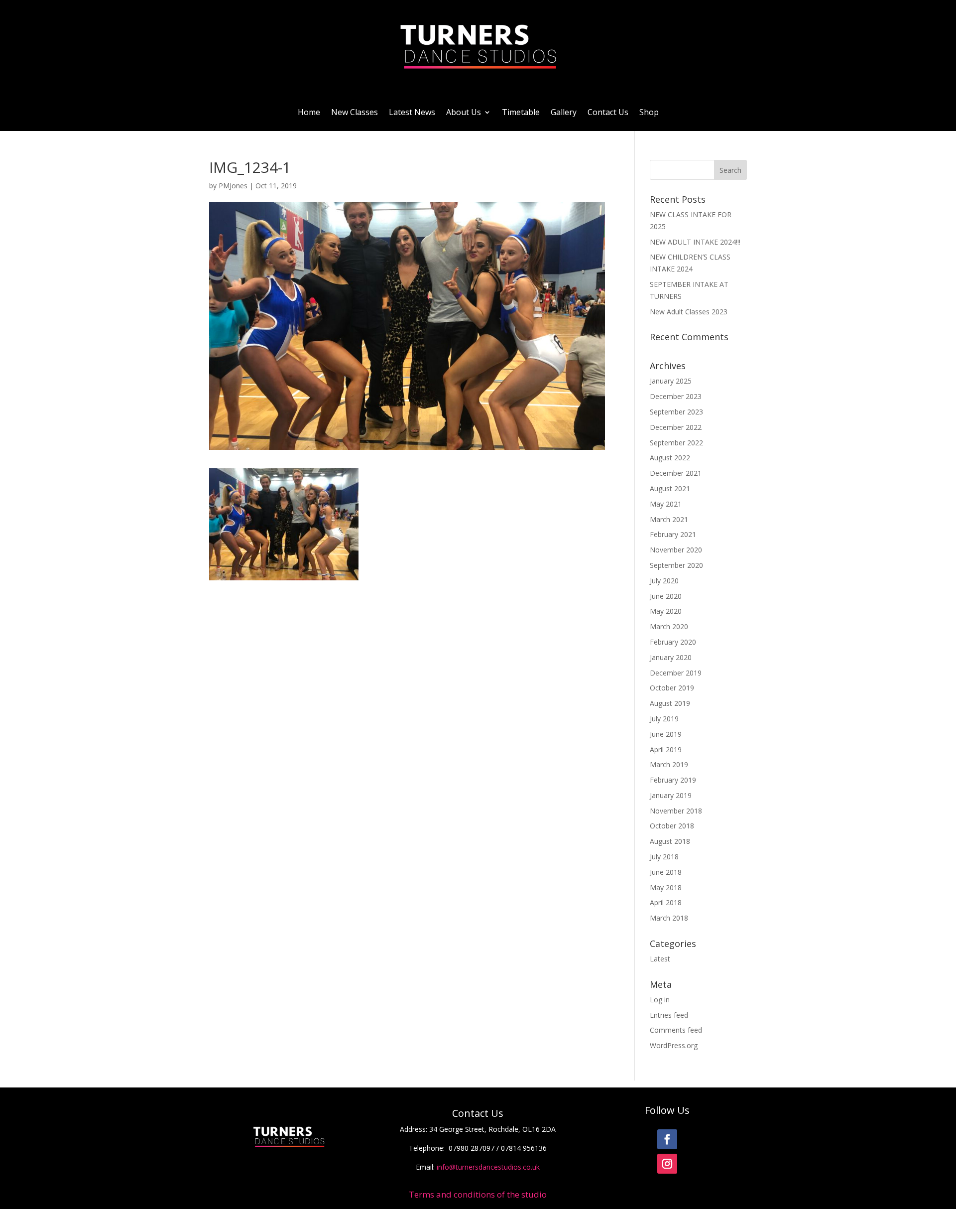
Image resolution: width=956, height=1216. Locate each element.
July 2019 (664, 718)
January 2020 (671, 657)
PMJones (233, 185)
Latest (660, 958)
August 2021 (670, 488)
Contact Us (608, 112)
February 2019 (673, 780)
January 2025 (671, 381)
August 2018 (670, 841)
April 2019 (666, 749)
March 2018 (669, 918)
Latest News (412, 112)
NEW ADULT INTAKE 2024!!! (695, 242)
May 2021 (666, 504)
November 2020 (676, 549)
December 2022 (676, 427)
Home (309, 112)
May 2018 (666, 887)
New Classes (354, 112)
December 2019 (676, 672)
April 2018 (666, 902)
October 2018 (672, 825)
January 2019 (671, 795)
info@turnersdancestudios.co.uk (488, 1167)
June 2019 (666, 734)
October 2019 (672, 687)
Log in (660, 999)
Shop (649, 112)
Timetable (521, 112)
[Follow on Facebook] (667, 1139)
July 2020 (664, 580)
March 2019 (669, 764)
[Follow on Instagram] (667, 1164)
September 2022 (676, 442)
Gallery (564, 112)
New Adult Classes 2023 (688, 311)
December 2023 (676, 396)
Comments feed (676, 1030)
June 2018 (666, 872)
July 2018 (664, 856)
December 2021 (676, 473)
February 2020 (673, 642)
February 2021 (673, 534)
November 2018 (676, 810)
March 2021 (669, 519)
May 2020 (666, 611)
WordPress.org (674, 1045)
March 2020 (669, 626)
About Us (463, 112)
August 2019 (670, 703)
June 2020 (666, 596)
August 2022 (670, 457)
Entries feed (669, 1015)
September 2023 (676, 411)
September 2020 (676, 565)
